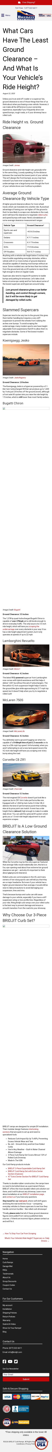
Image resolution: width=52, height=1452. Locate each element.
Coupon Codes (9, 1285)
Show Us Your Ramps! (12, 1328)
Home (5, 1259)
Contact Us (7, 1289)
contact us (10, 1197)
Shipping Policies (10, 1313)
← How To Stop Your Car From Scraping (19, 1233)
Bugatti (17, 610)
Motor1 (17, 669)
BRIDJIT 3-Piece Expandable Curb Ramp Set (26, 1168)
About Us (6, 1277)
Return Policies (9, 1317)
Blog (4, 1332)
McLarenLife (19, 731)
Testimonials (8, 1274)
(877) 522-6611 (15, 1348)
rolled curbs (43, 215)
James (17, 165)
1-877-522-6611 (30, 8)
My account (7, 1305)
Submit (26, 1379)
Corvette (24, 798)
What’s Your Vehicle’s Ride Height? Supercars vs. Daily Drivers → (27, 1239)
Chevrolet (18, 789)
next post (23, 1201)
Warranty (6, 1320)
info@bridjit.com (15, 1352)
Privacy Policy (31, 1444)
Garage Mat (8, 1266)
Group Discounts (9, 1281)
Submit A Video (9, 1324)
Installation (7, 1309)
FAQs (5, 1270)
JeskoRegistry (20, 378)
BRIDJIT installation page (33, 1194)
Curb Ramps (8, 1262)
